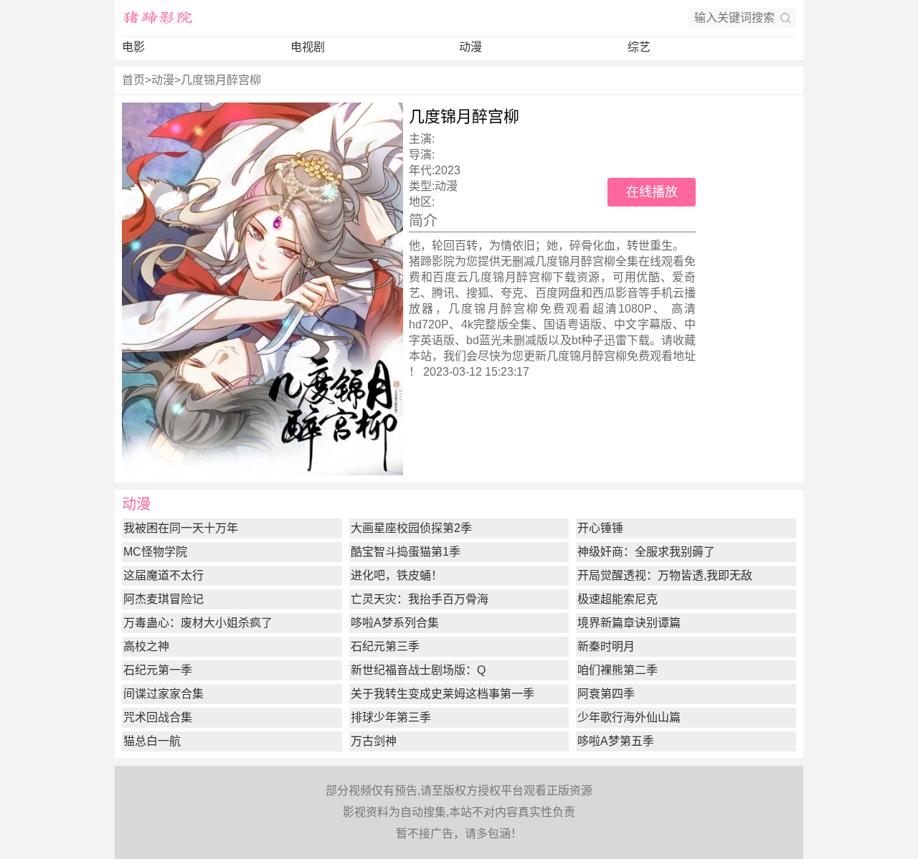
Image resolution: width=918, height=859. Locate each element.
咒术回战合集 (157, 717)
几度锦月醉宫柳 (221, 80)
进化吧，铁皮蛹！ (397, 575)
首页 (133, 80)
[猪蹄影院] (158, 18)
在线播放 (652, 192)
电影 (133, 47)
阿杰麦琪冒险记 (163, 599)
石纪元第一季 (157, 670)
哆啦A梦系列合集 (395, 623)
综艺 (639, 47)
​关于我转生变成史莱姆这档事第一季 (442, 694)
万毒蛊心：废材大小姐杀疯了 (198, 623)
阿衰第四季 (606, 694)
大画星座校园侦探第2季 (411, 528)
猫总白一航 (152, 741)
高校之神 (146, 646)
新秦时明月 (606, 646)
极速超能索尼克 (617, 599)
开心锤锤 (600, 528)
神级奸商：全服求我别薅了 (646, 552)
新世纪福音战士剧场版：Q (418, 670)
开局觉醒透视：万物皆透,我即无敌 (664, 575)
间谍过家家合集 (163, 694)
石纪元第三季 (385, 646)
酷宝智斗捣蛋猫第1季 (405, 552)
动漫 (470, 47)
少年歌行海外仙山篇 (629, 717)
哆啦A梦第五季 (615, 741)
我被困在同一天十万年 (180, 528)
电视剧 (307, 47)
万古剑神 (374, 741)
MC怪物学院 (155, 552)
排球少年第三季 (391, 717)
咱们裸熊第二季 (617, 670)
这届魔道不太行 (163, 575)
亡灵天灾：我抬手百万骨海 (419, 599)
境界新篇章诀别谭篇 (629, 623)
